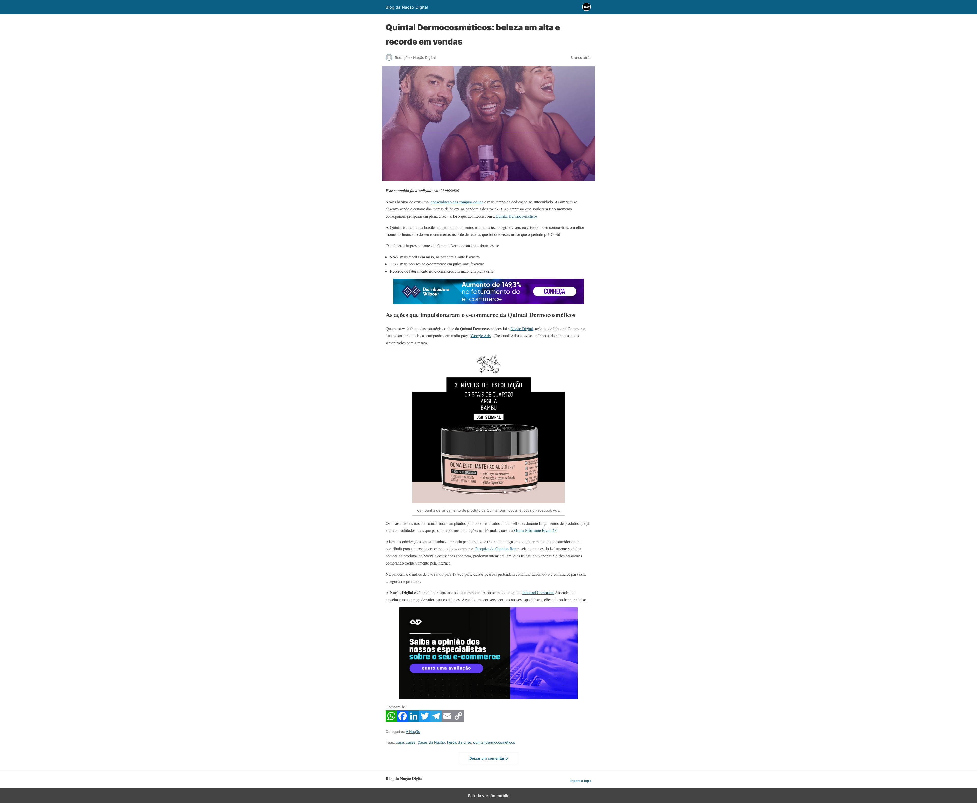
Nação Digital (522, 328)
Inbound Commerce (538, 592)
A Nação (413, 731)
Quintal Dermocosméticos (516, 216)
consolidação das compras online (457, 201)
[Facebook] (402, 720)
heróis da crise (459, 742)
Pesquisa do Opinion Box (495, 548)
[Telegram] (436, 720)
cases (410, 742)
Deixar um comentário (488, 758)
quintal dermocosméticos (494, 742)
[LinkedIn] (413, 720)
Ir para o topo (580, 781)
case (400, 742)
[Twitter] (424, 720)
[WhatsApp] (391, 720)
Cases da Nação (431, 742)
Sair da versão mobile (488, 795)
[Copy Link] (458, 720)
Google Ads (481, 335)
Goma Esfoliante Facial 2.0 (535, 530)
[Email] (447, 720)
